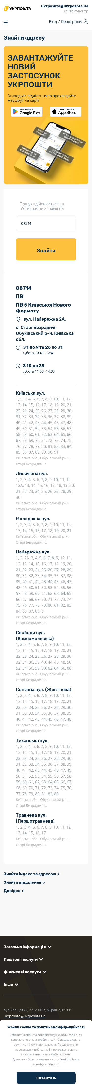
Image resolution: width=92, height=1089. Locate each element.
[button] (27, 947)
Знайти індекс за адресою (30, 874)
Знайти (46, 251)
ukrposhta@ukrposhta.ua (24, 1016)
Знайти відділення (22, 882)
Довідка (12, 890)
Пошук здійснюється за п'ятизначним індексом (42, 206)
